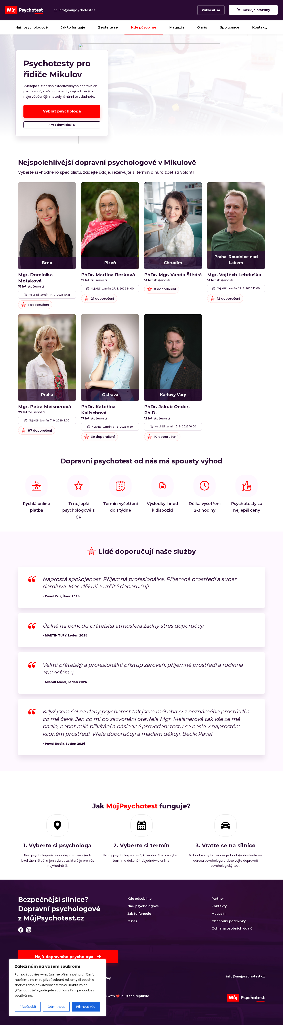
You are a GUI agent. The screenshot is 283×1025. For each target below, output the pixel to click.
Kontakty (260, 27)
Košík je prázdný (256, 10)
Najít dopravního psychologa (64, 957)
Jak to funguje (73, 27)
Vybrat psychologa (62, 111)
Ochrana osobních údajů (232, 928)
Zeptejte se (108, 27)
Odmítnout (56, 1006)
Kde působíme (143, 27)
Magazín (176, 27)
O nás (202, 27)
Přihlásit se (211, 10)
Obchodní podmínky (229, 921)
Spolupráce (229, 27)
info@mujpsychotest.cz (245, 976)
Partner (218, 899)
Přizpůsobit (28, 1006)
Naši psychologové (31, 27)
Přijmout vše (85, 1006)
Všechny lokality (62, 124)
